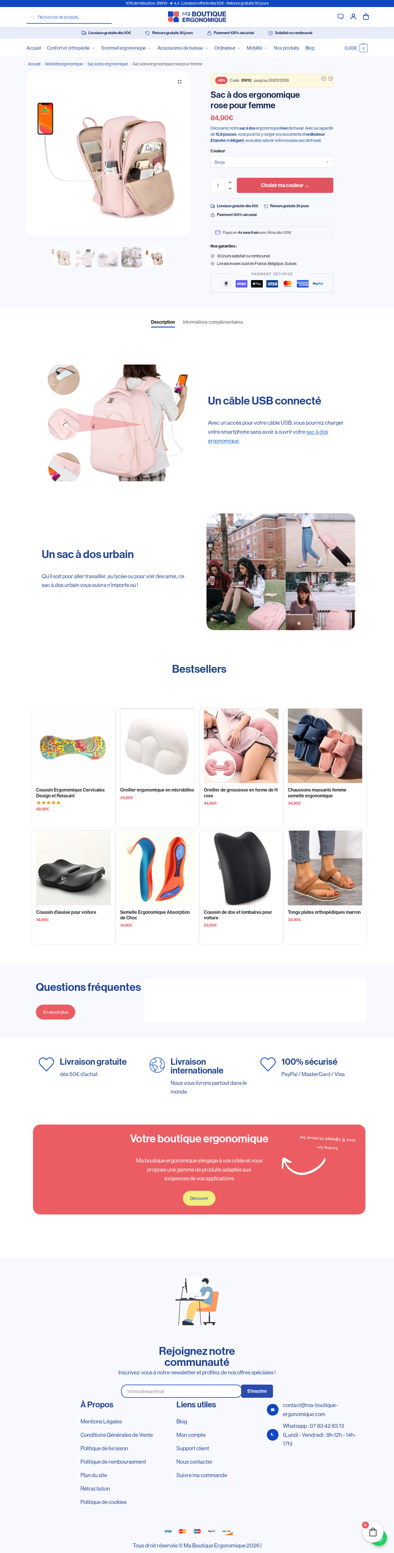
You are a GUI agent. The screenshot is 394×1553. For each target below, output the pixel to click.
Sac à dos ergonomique (107, 64)
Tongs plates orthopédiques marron (324, 912)
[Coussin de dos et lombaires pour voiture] (241, 868)
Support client (340, 16)
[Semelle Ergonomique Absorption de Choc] (157, 868)
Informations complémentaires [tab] (213, 322)
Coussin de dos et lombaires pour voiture (238, 915)
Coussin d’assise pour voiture (66, 912)
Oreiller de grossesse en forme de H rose (241, 792)
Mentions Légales (101, 1421)
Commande (366, 16)
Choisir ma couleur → (285, 185)
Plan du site (93, 1475)
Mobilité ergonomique (64, 64)
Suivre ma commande (201, 1475)
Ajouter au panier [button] (73, 820)
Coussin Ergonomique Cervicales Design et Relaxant (70, 792)
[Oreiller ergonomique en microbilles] (157, 746)
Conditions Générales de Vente (116, 1434)
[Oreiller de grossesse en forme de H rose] (241, 746)
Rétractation (95, 1488)
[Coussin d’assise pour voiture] (73, 868)
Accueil (34, 64)
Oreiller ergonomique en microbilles (157, 790)
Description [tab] (163, 322)
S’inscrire (257, 1391)
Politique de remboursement (113, 1461)
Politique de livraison (104, 1448)
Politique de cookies (103, 1501)
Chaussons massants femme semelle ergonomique (317, 792)
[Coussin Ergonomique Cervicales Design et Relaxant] (73, 746)
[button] (179, 81)
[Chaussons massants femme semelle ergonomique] (325, 746)
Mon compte (353, 16)
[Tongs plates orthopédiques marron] (325, 868)
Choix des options (157, 820)
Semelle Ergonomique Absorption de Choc (155, 915)
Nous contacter (194, 1461)
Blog (181, 1421)
